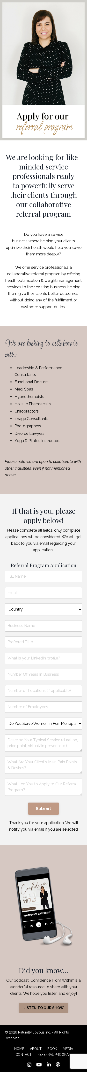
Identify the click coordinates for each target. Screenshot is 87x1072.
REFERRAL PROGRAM (54, 1055)
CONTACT (23, 1055)
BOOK (52, 1049)
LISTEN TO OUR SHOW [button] (43, 1008)
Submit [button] (43, 808)
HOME (19, 1049)
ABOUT (36, 1049)
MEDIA (68, 1049)
